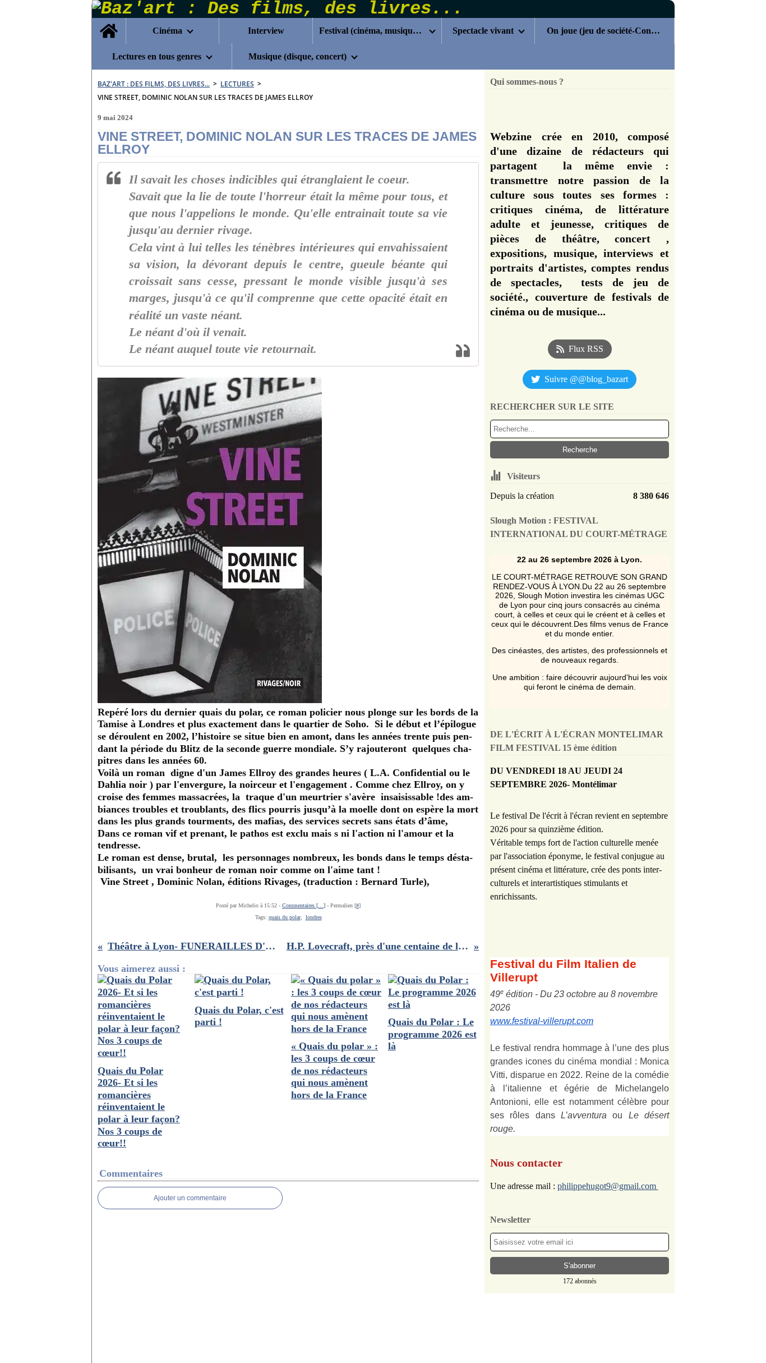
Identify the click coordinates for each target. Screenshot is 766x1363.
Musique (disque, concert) (297, 56)
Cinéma (167, 30)
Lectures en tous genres (156, 56)
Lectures (237, 84)
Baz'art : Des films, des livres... (154, 84)
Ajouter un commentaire (190, 1198)
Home (109, 22)
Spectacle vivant (483, 30)
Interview (266, 30)
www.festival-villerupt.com (541, 1021)
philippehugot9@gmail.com (607, 1186)
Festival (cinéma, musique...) (371, 30)
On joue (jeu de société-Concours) (604, 30)
